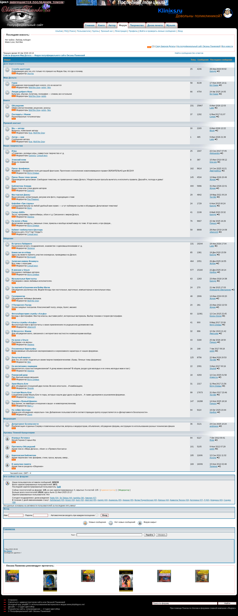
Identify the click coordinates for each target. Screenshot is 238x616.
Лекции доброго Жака (22, 92)
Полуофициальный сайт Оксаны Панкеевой (30, 611)
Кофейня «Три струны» (23, 203)
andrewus (214, 426)
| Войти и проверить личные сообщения (157, 31)
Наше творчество (13, 146)
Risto (212, 440)
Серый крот (42, 155)
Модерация (10, 419)
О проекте (12, 600)
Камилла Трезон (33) (179, 500)
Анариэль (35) (115, 500)
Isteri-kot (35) (90, 500)
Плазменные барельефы (24, 349)
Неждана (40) (216, 500)
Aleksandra (215, 153)
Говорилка (9, 529)
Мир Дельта (10, 78)
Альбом (58, 31)
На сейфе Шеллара (21, 410)
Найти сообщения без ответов (189, 53)
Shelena (31, 248)
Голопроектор (18, 296)
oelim (43, 87)
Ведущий (31, 257)
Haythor (213, 272)
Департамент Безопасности (25, 424)
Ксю (30, 133)
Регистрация (121, 31)
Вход (180, 31)
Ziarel (29, 414)
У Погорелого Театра (21, 305)
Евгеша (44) (163, 500)
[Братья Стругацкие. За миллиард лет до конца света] (12, 581)
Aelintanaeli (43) (57, 500)
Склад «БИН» (18, 212)
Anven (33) (70, 500)
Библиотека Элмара (21, 186)
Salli (59, 487)
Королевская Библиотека (24, 455)
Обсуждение (18, 106)
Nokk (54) (54, 498)
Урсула (30, 73)
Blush (212, 130)
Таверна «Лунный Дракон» (24, 401)
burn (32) (80, 500)
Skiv (49, 87)
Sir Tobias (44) (66, 498)
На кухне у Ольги (20, 340)
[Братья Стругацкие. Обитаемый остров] (202, 582)
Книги (101, 25)
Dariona (32, 155)
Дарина (30, 217)
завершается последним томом (36, 2)
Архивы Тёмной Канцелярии (19, 433)
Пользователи (83, 31)
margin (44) (102, 500)
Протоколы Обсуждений (23, 447)
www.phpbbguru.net (76, 604)
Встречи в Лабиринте (22, 244)
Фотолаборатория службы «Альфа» (29, 314)
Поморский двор (20, 375)
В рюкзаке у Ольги (20, 270)
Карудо (213, 71)
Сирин (213, 117)
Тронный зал (107, 31)
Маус (29, 208)
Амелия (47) (90, 498)
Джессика (214, 333)
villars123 (214, 232)
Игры (14, 151)
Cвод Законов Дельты (166, 46)
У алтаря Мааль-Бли (21, 392)
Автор (112, 25)
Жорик (213, 179)
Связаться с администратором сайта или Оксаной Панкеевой (36, 602)
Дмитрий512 (215, 171)
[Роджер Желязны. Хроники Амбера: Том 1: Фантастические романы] (126, 591)
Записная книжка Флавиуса (25, 261)
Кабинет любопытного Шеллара (27, 230)
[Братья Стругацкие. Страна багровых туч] (164, 581)
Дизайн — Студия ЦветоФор (21, 607)
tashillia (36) (78, 498)
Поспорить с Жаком (21, 114)
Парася (213, 223)
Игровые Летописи (21, 438)
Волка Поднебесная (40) (146, 500)
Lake (212, 108)
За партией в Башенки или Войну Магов (31, 287)
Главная (89, 25)
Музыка (170, 25)
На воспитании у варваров (24, 366)
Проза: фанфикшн (20, 168)
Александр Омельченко (220, 290)
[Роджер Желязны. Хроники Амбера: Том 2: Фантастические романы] (50, 591)
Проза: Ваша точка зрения (24, 177)
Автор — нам (18, 137)
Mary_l (30, 406)
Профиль (133, 31)
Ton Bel (213, 197)
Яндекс (231, 608)
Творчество (137, 25)
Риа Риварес (33, 199)
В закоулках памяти (21, 464)
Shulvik (213, 368)
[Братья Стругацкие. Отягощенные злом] (88, 581)
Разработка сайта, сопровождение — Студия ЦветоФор (34, 609)
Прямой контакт (12, 123)
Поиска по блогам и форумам (195, 608)
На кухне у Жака (19, 221)
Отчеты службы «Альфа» (24, 322)
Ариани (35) (128, 500)
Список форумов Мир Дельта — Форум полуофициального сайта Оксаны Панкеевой (44, 55)
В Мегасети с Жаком (21, 331)
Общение (8, 238)
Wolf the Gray (34, 87)
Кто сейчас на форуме (16, 476)
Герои (14, 83)
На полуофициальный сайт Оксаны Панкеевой (198, 46)
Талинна (213, 466)
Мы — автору (18, 128)
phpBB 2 (26, 604)
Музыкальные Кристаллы (24, 279)
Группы (95, 31)
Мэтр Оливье (33, 173)
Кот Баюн (214, 85)
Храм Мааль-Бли (20, 384)
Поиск (72, 31)
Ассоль (213, 458)
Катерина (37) (196, 500)
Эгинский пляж (19, 160)
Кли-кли (213, 162)
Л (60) (206, 500)
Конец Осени (216, 316)
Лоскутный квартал (21, 357)
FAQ (66, 31)
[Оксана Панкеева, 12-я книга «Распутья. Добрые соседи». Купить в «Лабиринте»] (122, 5)
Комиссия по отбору (21, 252)
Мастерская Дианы (21, 195)
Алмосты (214, 377)
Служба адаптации (21, 69)
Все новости (227, 46)
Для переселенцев (14, 64)
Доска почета (155, 25)
